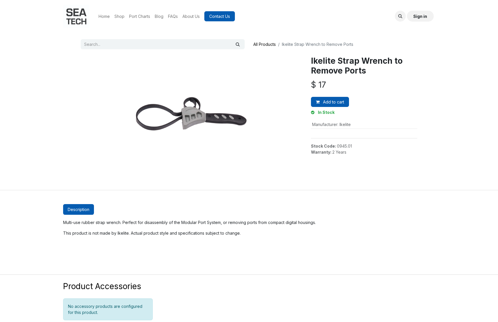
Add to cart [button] (333, 101)
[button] (400, 16)
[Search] (238, 44)
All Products (264, 44)
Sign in (420, 16)
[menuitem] (104, 16)
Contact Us (219, 16)
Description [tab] (78, 209)
